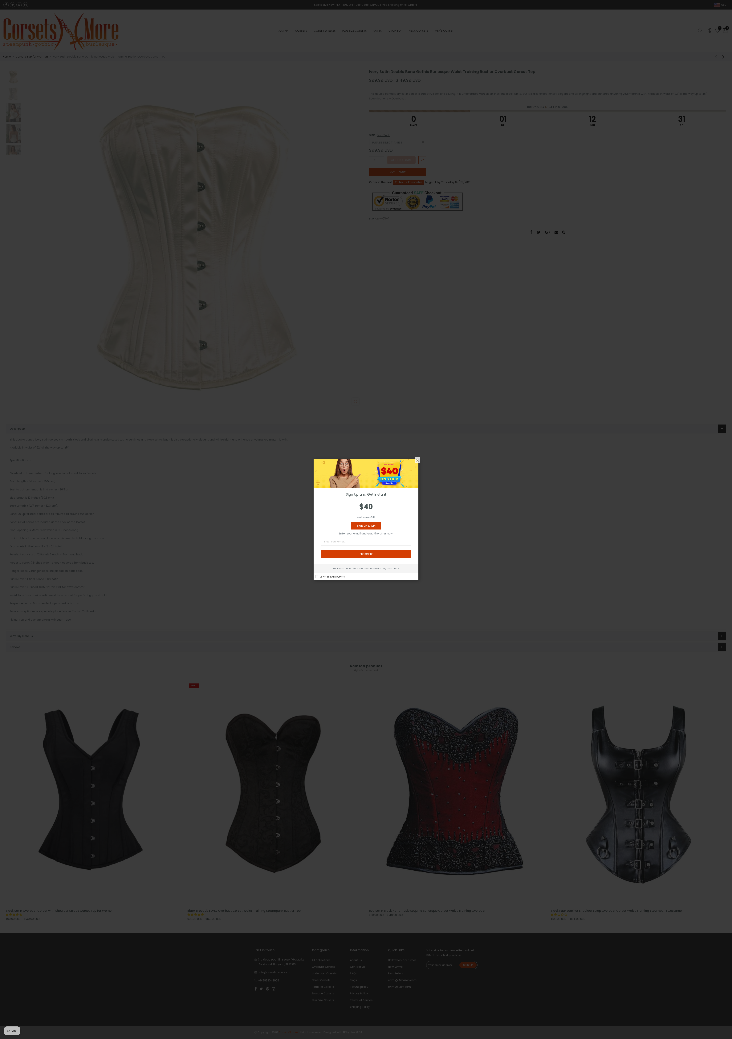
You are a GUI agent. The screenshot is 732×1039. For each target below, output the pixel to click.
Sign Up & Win (366, 526)
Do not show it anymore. (332, 576)
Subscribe (366, 554)
